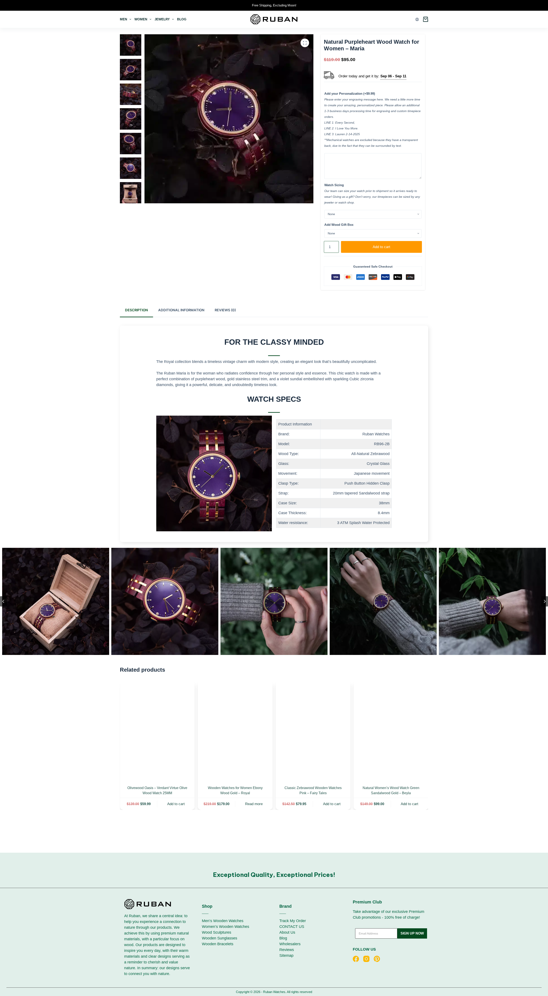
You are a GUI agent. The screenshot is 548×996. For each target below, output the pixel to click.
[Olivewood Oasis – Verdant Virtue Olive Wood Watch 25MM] (157, 730)
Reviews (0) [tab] (225, 310)
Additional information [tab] (181, 310)
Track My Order (292, 921)
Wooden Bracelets (217, 944)
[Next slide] (544, 601)
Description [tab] (136, 310)
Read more (253, 804)
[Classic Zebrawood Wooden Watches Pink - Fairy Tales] (313, 730)
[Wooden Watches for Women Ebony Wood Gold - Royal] (235, 730)
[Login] (417, 19)
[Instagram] (366, 959)
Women (140, 19)
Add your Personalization (349, 93)
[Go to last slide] (3, 601)
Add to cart (381, 247)
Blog (181, 19)
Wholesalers (290, 944)
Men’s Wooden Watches (222, 921)
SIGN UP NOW (412, 933)
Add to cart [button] (176, 804)
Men (123, 19)
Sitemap (286, 955)
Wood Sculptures (216, 932)
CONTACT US (291, 926)
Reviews (286, 950)
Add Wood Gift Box (338, 224)
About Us (287, 932)
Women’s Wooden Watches (225, 926)
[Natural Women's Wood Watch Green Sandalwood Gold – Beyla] (390, 730)
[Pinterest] (377, 959)
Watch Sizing (334, 185)
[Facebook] (356, 959)
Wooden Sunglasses (219, 938)
